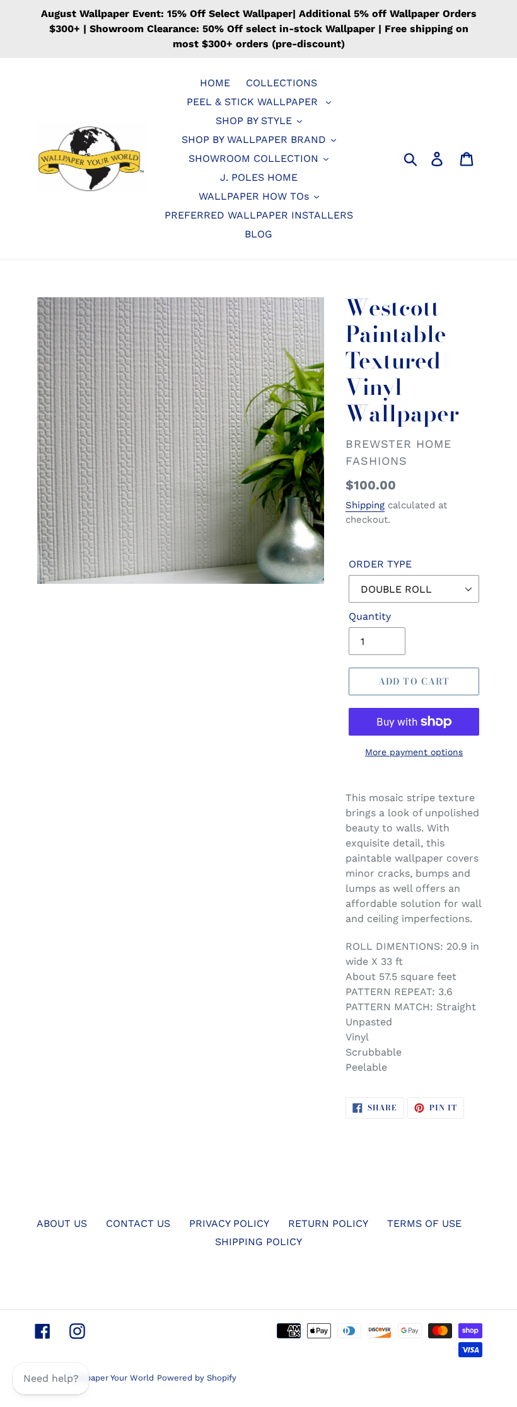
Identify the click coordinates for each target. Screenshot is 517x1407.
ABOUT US (62, 1223)
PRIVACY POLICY (229, 1223)
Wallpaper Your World (111, 1377)
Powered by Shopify (196, 1377)
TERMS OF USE (424, 1223)
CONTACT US (138, 1223)
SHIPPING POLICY (258, 1242)
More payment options (414, 752)
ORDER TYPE (380, 564)
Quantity (370, 616)
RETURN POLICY (328, 1223)
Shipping (365, 505)
